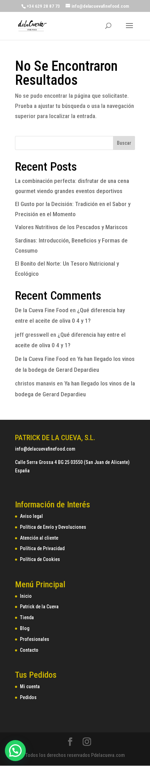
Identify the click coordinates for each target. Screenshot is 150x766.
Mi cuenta (30, 686)
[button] (15, 750)
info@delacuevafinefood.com (45, 449)
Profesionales (34, 639)
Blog (24, 628)
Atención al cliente (39, 538)
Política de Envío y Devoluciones (53, 527)
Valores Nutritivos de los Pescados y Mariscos (71, 227)
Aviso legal (31, 516)
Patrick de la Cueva (39, 606)
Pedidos (28, 697)
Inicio (26, 596)
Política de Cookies (40, 559)
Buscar (124, 143)
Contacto (29, 650)
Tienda (27, 617)
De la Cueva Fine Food (41, 310)
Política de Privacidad (42, 548)
